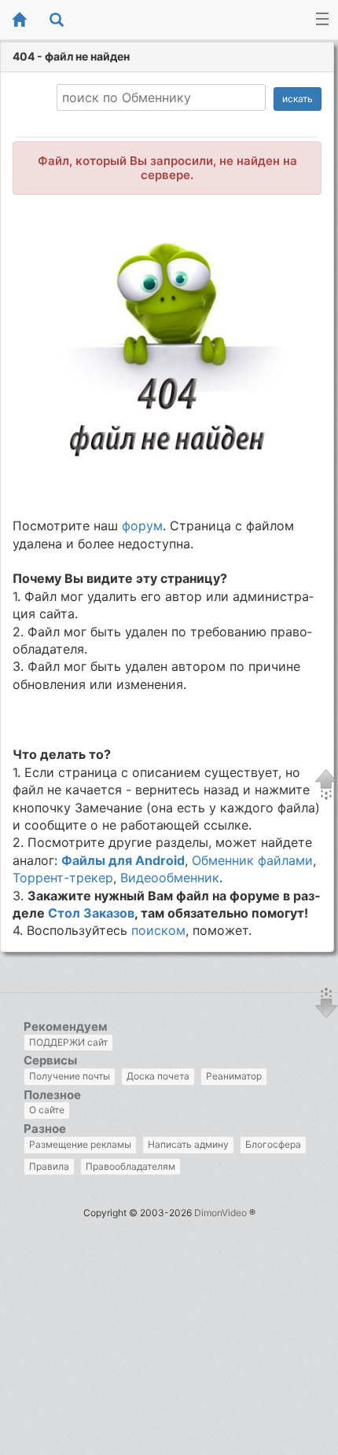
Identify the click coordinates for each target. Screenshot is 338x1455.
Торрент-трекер (63, 877)
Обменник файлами (252, 860)
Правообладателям (130, 1166)
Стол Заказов (91, 913)
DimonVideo (220, 1213)
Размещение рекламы (80, 1144)
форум (142, 525)
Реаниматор (234, 1076)
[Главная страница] (19, 21)
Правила (49, 1166)
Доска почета (158, 1076)
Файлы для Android (123, 860)
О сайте (46, 1110)
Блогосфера (273, 1144)
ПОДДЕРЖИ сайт (68, 1042)
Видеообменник (169, 877)
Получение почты (69, 1076)
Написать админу (188, 1144)
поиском (158, 930)
